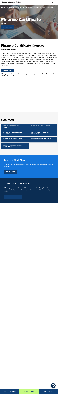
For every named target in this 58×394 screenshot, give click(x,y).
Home (3, 7)
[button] (53, 385)
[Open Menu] (56, 2)
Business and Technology (31, 7)
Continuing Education (14, 7)
